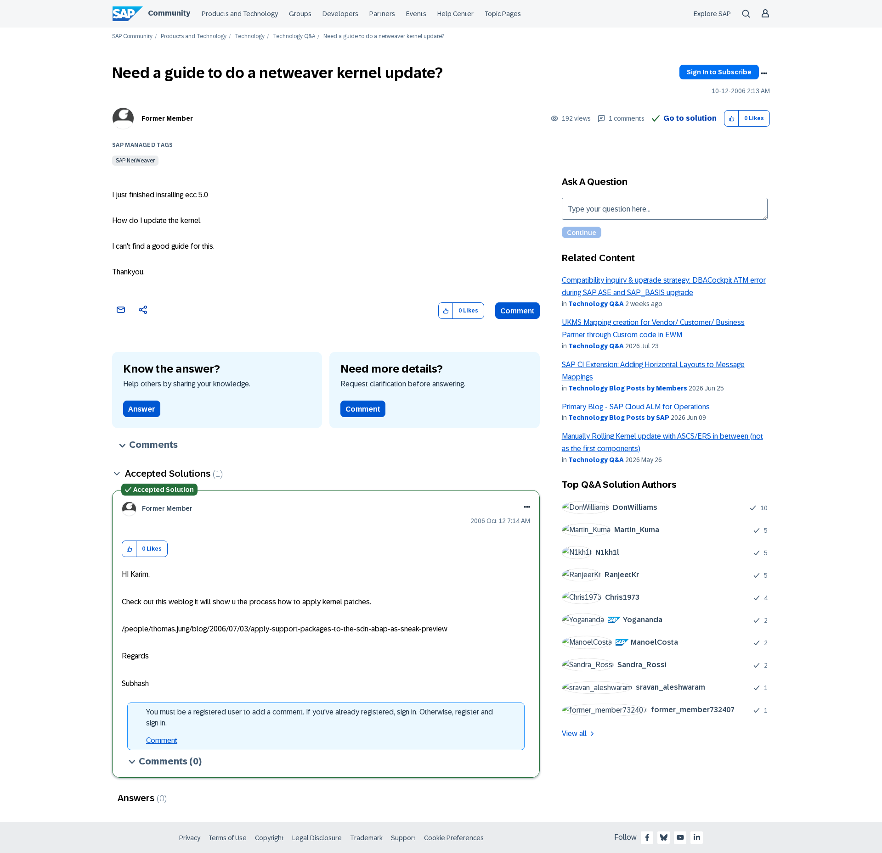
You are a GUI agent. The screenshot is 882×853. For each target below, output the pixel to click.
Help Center (455, 13)
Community (169, 13)
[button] (731, 119)
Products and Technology (240, 13)
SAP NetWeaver (135, 160)
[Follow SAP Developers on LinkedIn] (697, 837)
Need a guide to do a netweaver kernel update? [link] (383, 36)
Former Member (167, 118)
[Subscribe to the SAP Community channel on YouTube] (680, 837)
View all (574, 733)
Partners (382, 13)
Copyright (269, 838)
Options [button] (764, 73)
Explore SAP (712, 13)
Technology (250, 36)
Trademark (366, 838)
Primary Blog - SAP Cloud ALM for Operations (636, 407)
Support (403, 838)
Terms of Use (228, 838)
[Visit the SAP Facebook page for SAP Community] (647, 837)
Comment (517, 311)
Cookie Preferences (454, 838)
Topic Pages (503, 13)
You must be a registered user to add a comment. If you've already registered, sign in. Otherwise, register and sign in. (319, 717)
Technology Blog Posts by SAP (618, 417)
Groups (300, 13)
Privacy (189, 838)
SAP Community (132, 36)
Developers (340, 13)
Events (416, 13)
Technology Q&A (294, 36)
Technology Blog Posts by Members (627, 388)
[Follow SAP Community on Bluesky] (663, 837)
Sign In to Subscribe (719, 72)
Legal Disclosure (317, 838)
